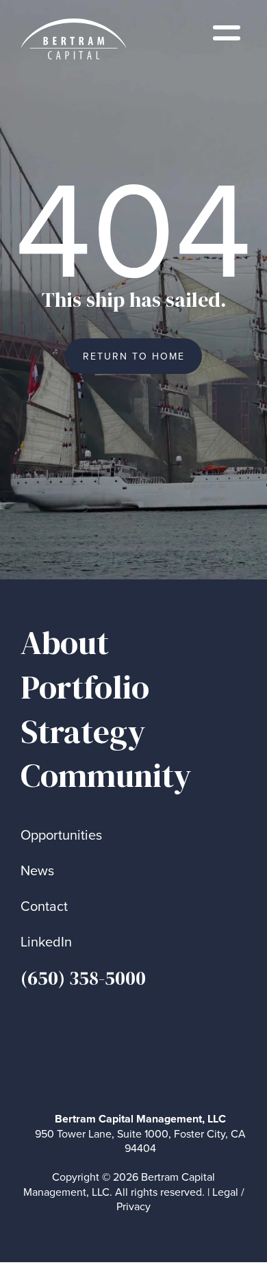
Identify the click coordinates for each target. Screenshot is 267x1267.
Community (106, 775)
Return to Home (134, 356)
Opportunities (61, 834)
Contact (44, 905)
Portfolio (85, 687)
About (65, 642)
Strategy (83, 732)
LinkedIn (46, 941)
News (37, 870)
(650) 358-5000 (83, 978)
